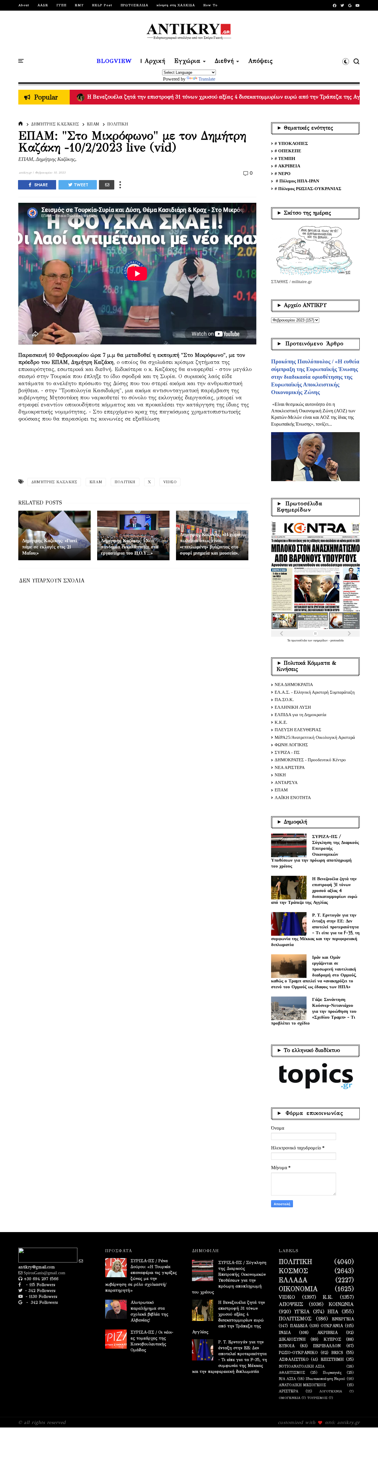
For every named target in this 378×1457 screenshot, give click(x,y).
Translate (206, 78)
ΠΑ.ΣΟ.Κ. (284, 699)
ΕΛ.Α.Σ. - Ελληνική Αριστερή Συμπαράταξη (315, 692)
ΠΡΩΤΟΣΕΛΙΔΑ (134, 5)
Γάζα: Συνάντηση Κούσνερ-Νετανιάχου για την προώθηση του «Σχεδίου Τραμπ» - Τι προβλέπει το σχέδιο (313, 1011)
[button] (345, 61)
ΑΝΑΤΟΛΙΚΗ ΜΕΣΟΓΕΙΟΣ (302, 1385)
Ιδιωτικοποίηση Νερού (325, 1378)
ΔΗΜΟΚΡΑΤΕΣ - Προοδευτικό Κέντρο (310, 759)
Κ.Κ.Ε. (281, 722)
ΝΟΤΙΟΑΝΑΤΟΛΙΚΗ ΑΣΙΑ (302, 1366)
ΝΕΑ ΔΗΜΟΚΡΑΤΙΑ (294, 684)
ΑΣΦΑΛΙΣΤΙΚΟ (294, 1359)
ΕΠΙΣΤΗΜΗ (332, 1359)
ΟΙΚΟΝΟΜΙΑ (298, 1289)
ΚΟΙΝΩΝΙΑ (341, 1304)
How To (210, 5)
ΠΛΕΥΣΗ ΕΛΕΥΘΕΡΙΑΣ (298, 729)
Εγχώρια (187, 61)
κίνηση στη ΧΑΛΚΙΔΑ (176, 5)
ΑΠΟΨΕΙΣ (291, 1304)
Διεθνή (224, 61)
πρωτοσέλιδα (299, 640)
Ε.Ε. (328, 1297)
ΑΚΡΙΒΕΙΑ (327, 1332)
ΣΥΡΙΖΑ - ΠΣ (287, 752)
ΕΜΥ (79, 5)
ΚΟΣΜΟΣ (293, 1271)
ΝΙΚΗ (280, 774)
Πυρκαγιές (332, 1372)
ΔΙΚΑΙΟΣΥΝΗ (292, 1339)
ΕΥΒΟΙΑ (286, 1346)
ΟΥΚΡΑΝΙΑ (332, 1326)
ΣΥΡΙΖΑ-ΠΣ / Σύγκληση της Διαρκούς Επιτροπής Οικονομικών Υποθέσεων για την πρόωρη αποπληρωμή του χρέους (315, 851)
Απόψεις (260, 61)
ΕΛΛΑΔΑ (293, 1280)
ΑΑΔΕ (43, 5)
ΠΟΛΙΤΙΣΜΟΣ (295, 1319)
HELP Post (102, 5)
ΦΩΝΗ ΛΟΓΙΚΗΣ (291, 744)
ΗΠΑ (333, 1312)
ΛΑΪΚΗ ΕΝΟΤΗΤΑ (293, 797)
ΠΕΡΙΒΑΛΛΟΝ (327, 1346)
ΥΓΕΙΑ (302, 1312)
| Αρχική (153, 61)
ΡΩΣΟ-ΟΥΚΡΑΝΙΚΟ (298, 1352)
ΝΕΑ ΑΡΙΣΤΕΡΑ (290, 767)
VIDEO (170, 482)
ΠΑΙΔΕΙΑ (298, 1326)
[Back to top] (363, 1443)
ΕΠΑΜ (93, 124)
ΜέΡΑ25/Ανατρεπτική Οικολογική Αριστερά (315, 737)
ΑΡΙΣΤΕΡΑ (288, 1391)
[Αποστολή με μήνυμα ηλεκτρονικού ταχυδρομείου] (106, 185)
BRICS (337, 1352)
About (23, 5)
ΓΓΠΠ (61, 5)
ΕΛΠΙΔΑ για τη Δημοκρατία (300, 714)
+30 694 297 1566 (40, 1278)
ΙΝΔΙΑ (285, 1332)
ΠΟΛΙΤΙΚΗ (117, 124)
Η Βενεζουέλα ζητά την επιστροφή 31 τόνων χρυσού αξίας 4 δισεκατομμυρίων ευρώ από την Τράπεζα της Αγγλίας (314, 890)
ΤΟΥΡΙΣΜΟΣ (317, 1398)
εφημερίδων (321, 640)
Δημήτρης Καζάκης (55, 124)
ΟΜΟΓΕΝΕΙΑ (289, 1398)
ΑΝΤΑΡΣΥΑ (286, 782)
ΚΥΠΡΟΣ (332, 1339)
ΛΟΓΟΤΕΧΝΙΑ (330, 1391)
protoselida (336, 640)
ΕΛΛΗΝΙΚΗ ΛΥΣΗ (293, 707)
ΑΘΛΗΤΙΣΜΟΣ (292, 1372)
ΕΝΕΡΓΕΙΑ (343, 1319)
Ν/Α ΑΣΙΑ (287, 1378)
